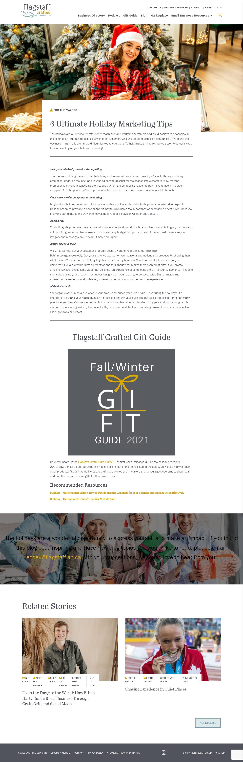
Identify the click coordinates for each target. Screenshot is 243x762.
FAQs (208, 7)
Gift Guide (130, 15)
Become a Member (176, 7)
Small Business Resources (190, 15)
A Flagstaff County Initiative (123, 752)
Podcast (114, 15)
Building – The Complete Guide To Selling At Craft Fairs (82, 499)
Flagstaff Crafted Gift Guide (95, 462)
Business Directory (91, 15)
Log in (218, 7)
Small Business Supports (32, 752)
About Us (155, 7)
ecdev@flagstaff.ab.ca (53, 557)
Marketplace (159, 15)
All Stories (208, 723)
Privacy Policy (95, 752)
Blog (144, 15)
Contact (196, 7)
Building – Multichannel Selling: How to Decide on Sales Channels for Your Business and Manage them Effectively (117, 492)
